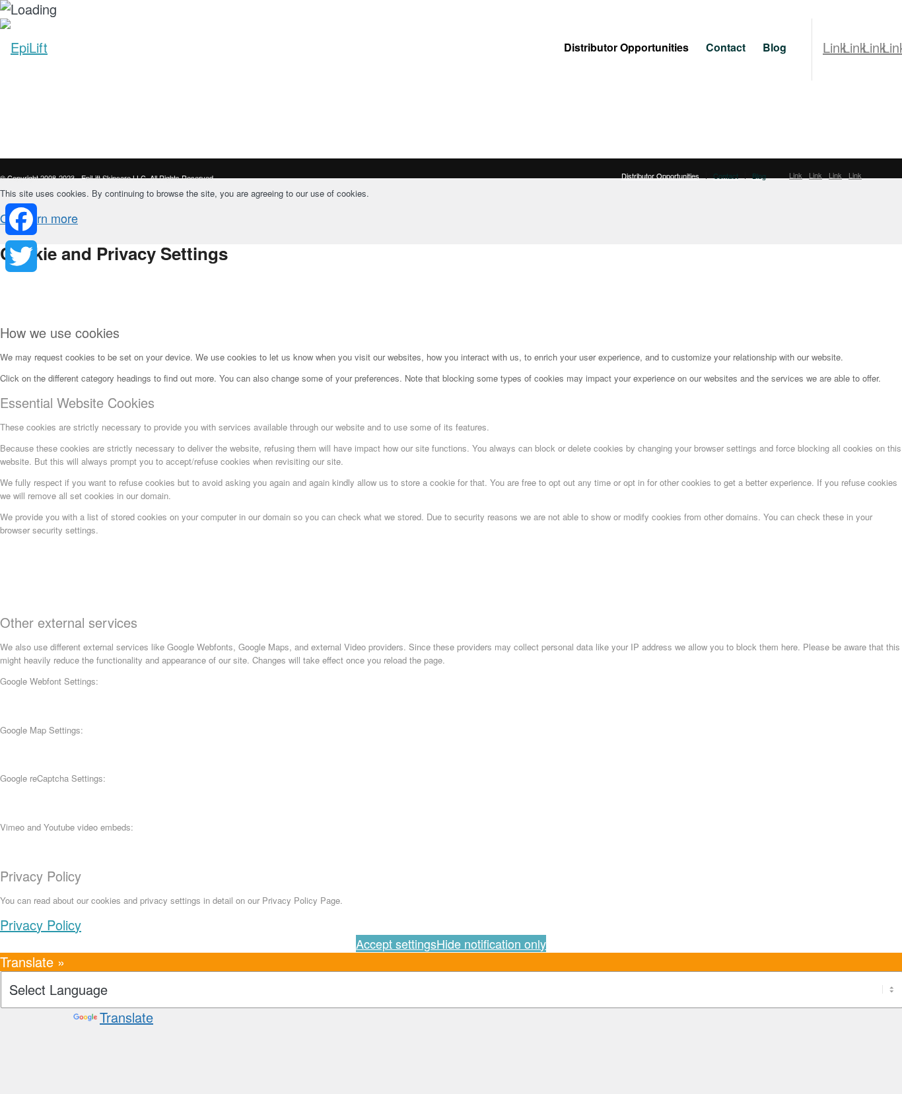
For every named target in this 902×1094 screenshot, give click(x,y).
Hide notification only (491, 943)
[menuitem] (626, 47)
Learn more (47, 217)
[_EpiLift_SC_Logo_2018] (24, 47)
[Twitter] (21, 256)
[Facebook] (21, 219)
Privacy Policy (40, 924)
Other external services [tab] (68, 622)
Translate (126, 1017)
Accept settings (396, 943)
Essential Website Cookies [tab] (77, 402)
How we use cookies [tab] (60, 333)
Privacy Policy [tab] (40, 876)
